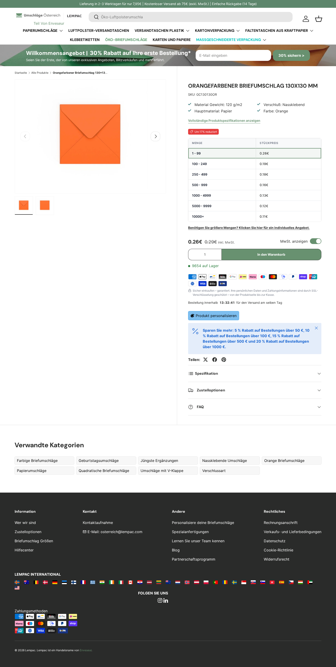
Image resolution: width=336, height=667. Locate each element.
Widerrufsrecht (276, 559)
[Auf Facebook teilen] (214, 359)
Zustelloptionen (28, 531)
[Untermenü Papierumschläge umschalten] (61, 30)
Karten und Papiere (172, 39)
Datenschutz (274, 541)
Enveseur (85, 650)
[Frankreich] (83, 582)
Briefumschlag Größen (34, 541)
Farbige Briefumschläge (37, 460)
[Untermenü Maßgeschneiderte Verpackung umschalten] (264, 40)
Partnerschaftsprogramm (193, 559)
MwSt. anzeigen (294, 241)
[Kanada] (130, 582)
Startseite (21, 72)
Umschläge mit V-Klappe (162, 470)
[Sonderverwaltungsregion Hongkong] (272, 582)
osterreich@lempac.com (121, 531)
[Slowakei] (253, 582)
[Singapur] (243, 582)
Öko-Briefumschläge (126, 39)
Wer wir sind (25, 522)
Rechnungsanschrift (281, 522)
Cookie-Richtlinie (278, 550)
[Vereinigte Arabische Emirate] (309, 582)
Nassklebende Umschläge (224, 460)
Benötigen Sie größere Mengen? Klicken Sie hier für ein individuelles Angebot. (248, 228)
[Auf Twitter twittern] (205, 359)
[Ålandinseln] (17, 582)
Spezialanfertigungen (190, 531)
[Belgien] (36, 582)
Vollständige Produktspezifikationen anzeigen (224, 120)
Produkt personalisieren (216, 315)
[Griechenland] (92, 582)
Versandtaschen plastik (159, 30)
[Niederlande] (177, 582)
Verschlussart (214, 470)
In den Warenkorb (271, 254)
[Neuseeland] (168, 582)
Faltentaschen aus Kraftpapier (276, 30)
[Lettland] (149, 582)
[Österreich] (196, 582)
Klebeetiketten (85, 39)
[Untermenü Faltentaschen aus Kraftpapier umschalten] (311, 30)
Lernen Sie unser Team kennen (198, 541)
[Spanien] (281, 582)
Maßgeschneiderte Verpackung (228, 39)
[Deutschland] (54, 582)
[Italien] (121, 582)
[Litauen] (158, 582)
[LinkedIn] (165, 601)
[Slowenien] (262, 582)
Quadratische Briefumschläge (104, 470)
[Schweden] (234, 582)
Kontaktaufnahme (98, 522)
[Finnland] (73, 582)
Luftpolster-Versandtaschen (98, 30)
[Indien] (102, 582)
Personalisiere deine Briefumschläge (203, 522)
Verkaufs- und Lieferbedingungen (292, 531)
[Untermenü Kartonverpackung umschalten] (238, 30)
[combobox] (191, 17)
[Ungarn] (300, 582)
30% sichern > (291, 55)
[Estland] (64, 582)
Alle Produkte (39, 72)
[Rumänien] (224, 582)
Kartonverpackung (214, 30)
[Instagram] (160, 601)
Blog (176, 550)
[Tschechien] (291, 582)
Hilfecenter (24, 550)
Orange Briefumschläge (284, 460)
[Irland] (111, 582)
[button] (319, 19)
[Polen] (206, 582)
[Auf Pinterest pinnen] (223, 359)
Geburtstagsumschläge (99, 460)
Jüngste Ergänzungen (159, 460)
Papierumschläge (40, 30)
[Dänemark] (45, 582)
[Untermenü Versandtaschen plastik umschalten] (187, 30)
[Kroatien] (139, 582)
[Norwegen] (187, 582)
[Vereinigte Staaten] (17, 587)
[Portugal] (215, 582)
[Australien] (26, 582)
